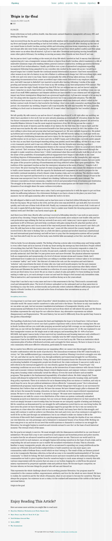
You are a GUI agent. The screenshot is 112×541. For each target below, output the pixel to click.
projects (69, 3)
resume (83, 3)
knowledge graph (64, 532)
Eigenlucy (15, 3)
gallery (61, 3)
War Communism (16, 526)
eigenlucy (92, 3)
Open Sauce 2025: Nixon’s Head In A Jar (25, 515)
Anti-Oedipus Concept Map (20, 518)
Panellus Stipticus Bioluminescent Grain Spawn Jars (29, 511)
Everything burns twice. (19, 296)
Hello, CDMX (15, 522)
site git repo (57, 532)
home (54, 3)
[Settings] (99, 3)
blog (76, 3)
